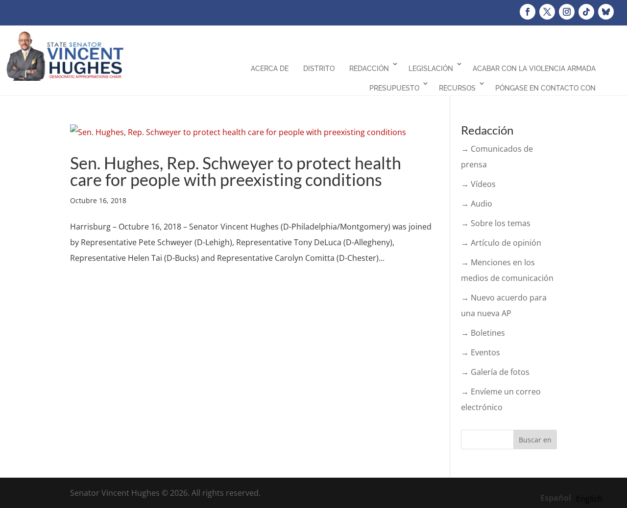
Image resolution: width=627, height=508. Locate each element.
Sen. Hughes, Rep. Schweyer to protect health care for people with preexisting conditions (235, 171)
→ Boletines (483, 332)
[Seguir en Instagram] (567, 12)
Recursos (457, 88)
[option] (589, 499)
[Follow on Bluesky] (606, 12)
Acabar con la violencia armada (534, 68)
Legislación (431, 68)
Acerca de (270, 68)
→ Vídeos (478, 184)
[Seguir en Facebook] (527, 12)
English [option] (589, 498)
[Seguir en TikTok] (586, 12)
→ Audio (476, 203)
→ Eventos (480, 352)
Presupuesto (394, 88)
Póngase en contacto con (545, 88)
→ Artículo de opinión (501, 242)
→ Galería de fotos (495, 372)
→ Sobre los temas (496, 223)
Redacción (369, 68)
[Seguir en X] (547, 12)
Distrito (319, 68)
